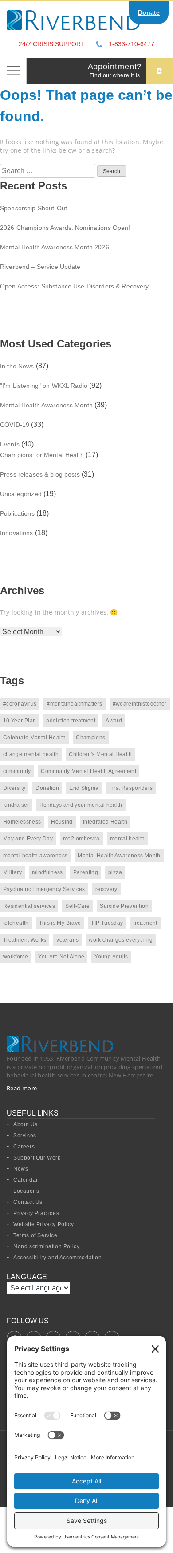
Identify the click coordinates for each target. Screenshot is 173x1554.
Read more (22, 1088)
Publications (17, 513)
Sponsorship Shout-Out (33, 208)
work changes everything (121, 940)
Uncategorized (21, 493)
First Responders (131, 788)
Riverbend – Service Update (40, 266)
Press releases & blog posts (40, 474)
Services (24, 1135)
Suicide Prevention (124, 906)
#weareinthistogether (140, 704)
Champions (90, 737)
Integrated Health (105, 822)
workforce (15, 957)
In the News (17, 366)
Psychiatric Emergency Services (44, 889)
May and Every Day (28, 839)
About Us (25, 1124)
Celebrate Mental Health (34, 737)
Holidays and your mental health (80, 805)
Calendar (25, 1180)
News (20, 1169)
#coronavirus (19, 704)
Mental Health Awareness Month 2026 (54, 247)
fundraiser (16, 805)
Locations (26, 1191)
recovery (106, 889)
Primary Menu (13, 71)
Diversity (14, 788)
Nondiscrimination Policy (46, 1246)
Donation (47, 788)
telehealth (16, 923)
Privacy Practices (36, 1213)
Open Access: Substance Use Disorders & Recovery (74, 286)
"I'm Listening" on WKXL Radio (43, 385)
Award (114, 721)
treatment (145, 923)
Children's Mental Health (100, 754)
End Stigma (84, 788)
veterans (67, 940)
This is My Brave (60, 923)
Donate (149, 12)
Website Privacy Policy (43, 1224)
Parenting (85, 872)
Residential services (29, 906)
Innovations (16, 532)
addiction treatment (70, 721)
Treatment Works (24, 940)
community (17, 771)
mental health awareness (35, 855)
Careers (24, 1147)
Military (12, 872)
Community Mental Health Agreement (88, 771)
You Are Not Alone (61, 957)
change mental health (31, 754)
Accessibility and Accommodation (57, 1257)
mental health (127, 839)
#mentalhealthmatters (74, 704)
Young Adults (111, 957)
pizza (115, 872)
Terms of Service (35, 1235)
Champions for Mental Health (42, 454)
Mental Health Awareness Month (46, 405)
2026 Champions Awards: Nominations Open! (65, 227)
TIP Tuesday (107, 923)
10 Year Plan (19, 721)
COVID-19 (14, 424)
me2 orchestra (81, 839)
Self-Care (77, 906)
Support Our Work (37, 1158)
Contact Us (28, 1202)
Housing (62, 822)
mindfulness (47, 872)
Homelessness (22, 822)
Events (10, 444)
